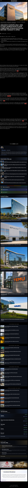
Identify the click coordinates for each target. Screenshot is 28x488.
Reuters (4, 100)
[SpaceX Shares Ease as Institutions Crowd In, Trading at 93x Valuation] (14, 233)
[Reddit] (16, 143)
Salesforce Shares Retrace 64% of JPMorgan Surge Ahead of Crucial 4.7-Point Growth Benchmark (15, 165)
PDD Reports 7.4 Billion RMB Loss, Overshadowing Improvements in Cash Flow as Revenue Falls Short (12, 294)
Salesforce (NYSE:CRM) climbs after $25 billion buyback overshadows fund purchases (15, 182)
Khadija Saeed (4, 33)
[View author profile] (0, 33)
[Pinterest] (12, 143)
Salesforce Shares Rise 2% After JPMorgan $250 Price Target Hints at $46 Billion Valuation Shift (15, 171)
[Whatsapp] (15, 143)
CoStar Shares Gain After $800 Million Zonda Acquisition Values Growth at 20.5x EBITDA (13, 269)
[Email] (17, 143)
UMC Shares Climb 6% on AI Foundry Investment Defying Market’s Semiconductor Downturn (12, 319)
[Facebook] (10, 143)
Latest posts (8, 150)
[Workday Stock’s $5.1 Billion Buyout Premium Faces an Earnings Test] (14, 208)
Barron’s (25, 103)
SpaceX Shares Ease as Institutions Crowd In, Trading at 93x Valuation (11, 244)
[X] (11, 143)
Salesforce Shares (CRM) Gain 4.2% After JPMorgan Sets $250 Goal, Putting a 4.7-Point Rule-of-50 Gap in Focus (15, 168)
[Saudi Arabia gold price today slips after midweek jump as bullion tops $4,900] (21, 464)
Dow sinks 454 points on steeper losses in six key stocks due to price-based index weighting (14, 177)
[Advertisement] (14, 56)
